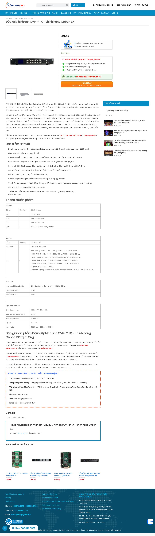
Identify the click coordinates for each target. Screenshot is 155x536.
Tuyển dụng (10, 501)
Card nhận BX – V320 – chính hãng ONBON (63, 474)
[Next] (100, 467)
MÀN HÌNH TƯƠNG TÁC (41, 13)
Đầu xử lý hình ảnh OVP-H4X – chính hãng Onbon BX (89, 474)
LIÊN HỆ (115, 13)
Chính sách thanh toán (51, 505)
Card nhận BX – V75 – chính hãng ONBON (16, 474)
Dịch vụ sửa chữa (124, 5)
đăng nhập (22, 433)
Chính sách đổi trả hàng (51, 509)
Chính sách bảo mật (50, 498)
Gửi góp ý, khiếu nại (49, 494)
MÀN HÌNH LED (11, 13)
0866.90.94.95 (32, 506)
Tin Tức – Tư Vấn (141, 5)
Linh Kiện (19, 19)
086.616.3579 (18, 506)
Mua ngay (87, 84)
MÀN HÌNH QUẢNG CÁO (61, 13)
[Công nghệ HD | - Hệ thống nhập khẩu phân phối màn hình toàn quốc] (19, 5)
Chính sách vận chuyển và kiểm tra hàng (58, 501)
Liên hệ (8, 498)
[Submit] (67, 5)
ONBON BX (29, 19)
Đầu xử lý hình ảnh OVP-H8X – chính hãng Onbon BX (40, 474)
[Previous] (6, 467)
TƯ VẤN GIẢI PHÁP (101, 13)
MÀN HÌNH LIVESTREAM (83, 13)
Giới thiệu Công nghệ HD (103, 5)
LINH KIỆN (24, 13)
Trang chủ (10, 19)
